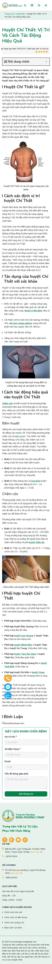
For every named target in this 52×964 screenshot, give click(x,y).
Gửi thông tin (26, 793)
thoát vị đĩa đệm (33, 310)
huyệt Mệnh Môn (23, 644)
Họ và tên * (11, 736)
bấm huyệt (20, 436)
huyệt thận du (36, 542)
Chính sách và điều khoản (15, 917)
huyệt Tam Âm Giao (25, 654)
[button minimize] (46, 61)
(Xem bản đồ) (36, 852)
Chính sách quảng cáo (14, 922)
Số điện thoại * (13, 749)
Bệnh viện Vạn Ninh (13, 927)
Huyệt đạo (20, 13)
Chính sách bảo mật (13, 912)
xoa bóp (35, 481)
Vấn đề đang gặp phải (16, 773)
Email (8, 761)
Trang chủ (9, 13)
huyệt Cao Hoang (23, 635)
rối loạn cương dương (20, 323)
